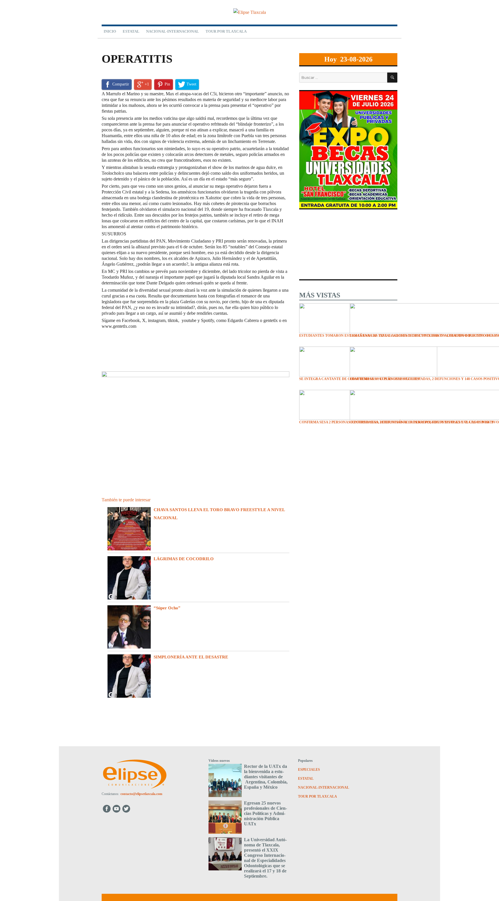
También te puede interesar (126, 499)
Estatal (131, 31)
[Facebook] (107, 808)
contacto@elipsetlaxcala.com (141, 794)
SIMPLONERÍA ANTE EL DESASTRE (191, 657)
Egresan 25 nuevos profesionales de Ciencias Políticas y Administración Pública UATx (265, 813)
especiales (118, 44)
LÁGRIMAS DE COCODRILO (184, 558)
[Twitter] (127, 808)
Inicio (110, 31)
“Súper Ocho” (167, 608)
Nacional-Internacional (172, 31)
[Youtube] (117, 808)
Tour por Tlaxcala (226, 31)
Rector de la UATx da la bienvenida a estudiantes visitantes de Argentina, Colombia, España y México (266, 777)
